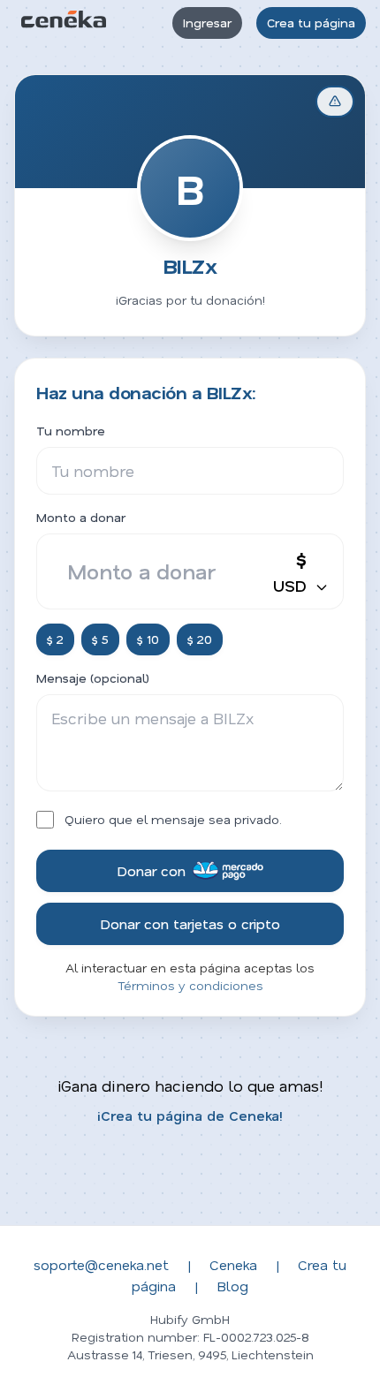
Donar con (151, 870)
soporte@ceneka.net (101, 1264)
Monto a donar (80, 517)
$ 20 (199, 639)
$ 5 (100, 639)
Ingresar (207, 22)
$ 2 (55, 639)
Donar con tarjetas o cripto (190, 923)
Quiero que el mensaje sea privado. (173, 819)
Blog (232, 1285)
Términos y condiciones (190, 985)
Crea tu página (311, 22)
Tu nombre (70, 430)
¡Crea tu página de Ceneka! (190, 1115)
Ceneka (233, 1264)
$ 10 (148, 639)
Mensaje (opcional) (92, 678)
